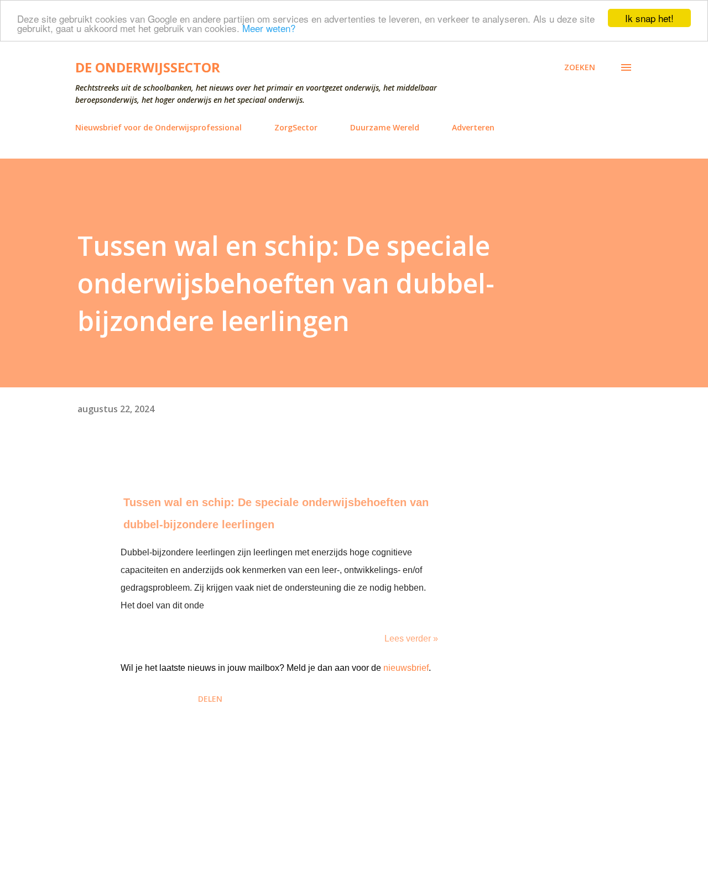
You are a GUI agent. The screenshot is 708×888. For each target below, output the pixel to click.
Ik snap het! (649, 18)
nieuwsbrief (406, 667)
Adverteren (473, 127)
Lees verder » (411, 638)
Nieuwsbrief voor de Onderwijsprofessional (158, 127)
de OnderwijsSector (147, 67)
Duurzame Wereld (384, 127)
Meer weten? (268, 28)
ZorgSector (295, 127)
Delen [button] (210, 698)
